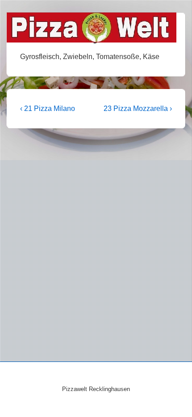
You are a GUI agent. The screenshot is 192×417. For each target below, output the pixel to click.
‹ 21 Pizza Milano (47, 108)
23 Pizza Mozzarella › (138, 108)
